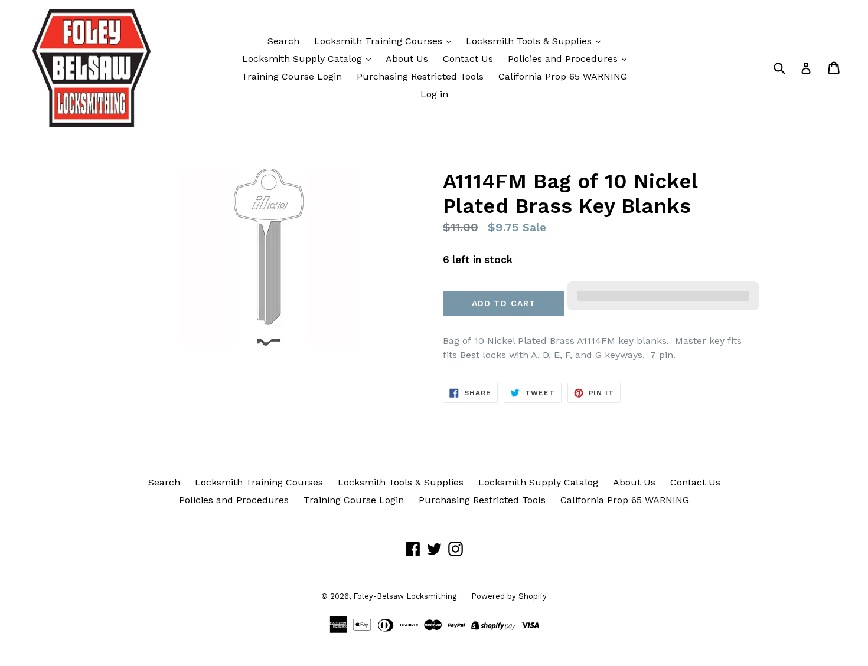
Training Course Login (292, 76)
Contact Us (468, 58)
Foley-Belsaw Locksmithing (404, 596)
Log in (434, 94)
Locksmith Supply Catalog (303, 58)
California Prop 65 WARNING (562, 76)
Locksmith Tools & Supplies (530, 41)
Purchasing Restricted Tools (420, 76)
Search (283, 41)
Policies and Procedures (564, 58)
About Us (407, 58)
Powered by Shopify (509, 596)
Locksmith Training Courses (379, 41)
